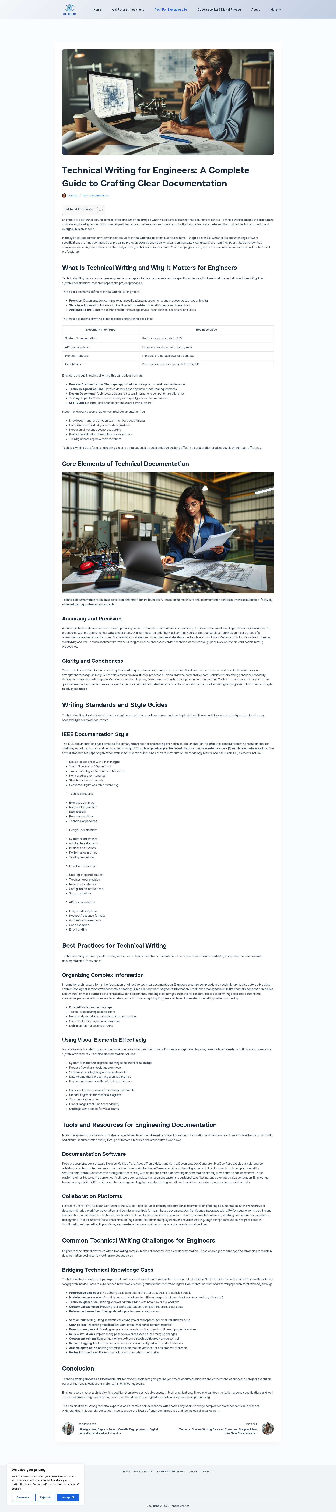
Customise (23, 1497)
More (274, 9)
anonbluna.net (180, 1506)
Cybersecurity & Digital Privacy (219, 9)
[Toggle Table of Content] (99, 210)
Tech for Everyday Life (171, 9)
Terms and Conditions (171, 1471)
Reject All (45, 1497)
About (255, 9)
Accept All (68, 1497)
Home (97, 9)
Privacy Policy (143, 1471)
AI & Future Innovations (128, 9)
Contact (207, 1471)
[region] (45, 1484)
